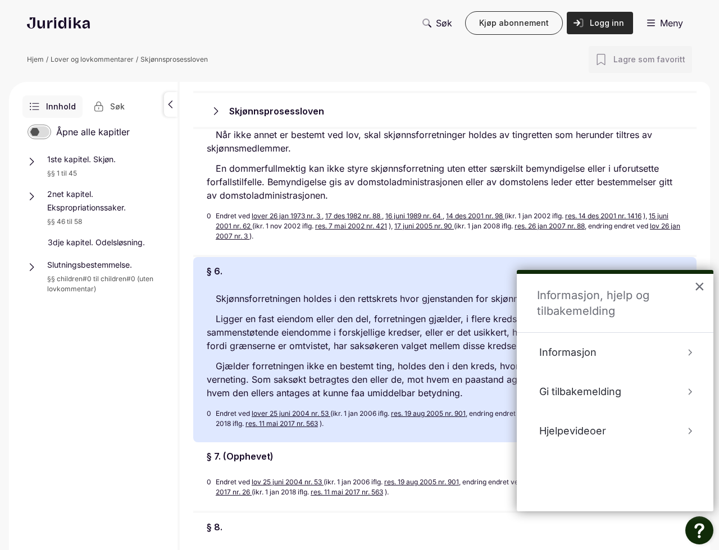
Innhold (61, 106)
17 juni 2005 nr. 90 (424, 226)
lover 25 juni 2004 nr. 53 (291, 413)
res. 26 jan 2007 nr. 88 (550, 226)
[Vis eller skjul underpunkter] (31, 162)
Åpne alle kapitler (93, 132)
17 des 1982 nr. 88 (353, 216)
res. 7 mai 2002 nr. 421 (351, 226)
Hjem (35, 59)
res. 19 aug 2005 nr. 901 (428, 413)
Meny (671, 23)
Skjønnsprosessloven (174, 59)
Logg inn (607, 22)
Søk (444, 23)
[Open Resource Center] (699, 530)
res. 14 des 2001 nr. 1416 (603, 216)
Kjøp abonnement (514, 22)
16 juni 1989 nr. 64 (414, 216)
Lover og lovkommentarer (92, 59)
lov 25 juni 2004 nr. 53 (288, 482)
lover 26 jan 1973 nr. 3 (287, 216)
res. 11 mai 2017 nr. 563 (281, 423)
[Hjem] (58, 23)
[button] (171, 104)
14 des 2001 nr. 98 (475, 216)
